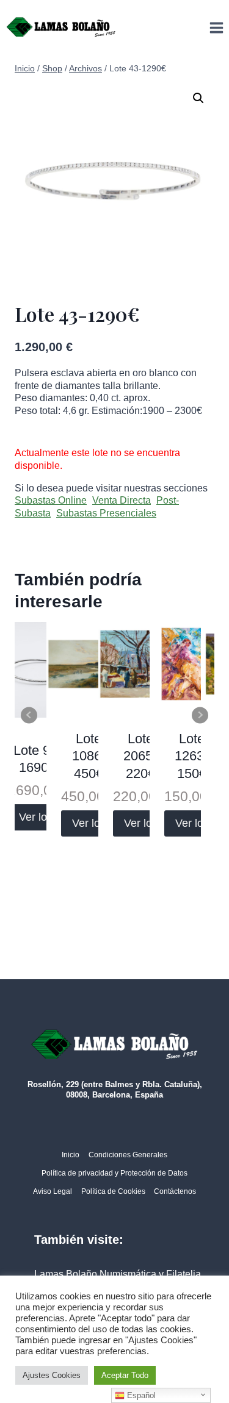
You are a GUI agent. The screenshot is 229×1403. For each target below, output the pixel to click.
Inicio (70, 1155)
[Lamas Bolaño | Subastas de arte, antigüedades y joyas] (61, 27)
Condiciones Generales (128, 1155)
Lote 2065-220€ (140, 756)
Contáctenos (175, 1191)
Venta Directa (121, 500)
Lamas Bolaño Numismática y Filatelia (117, 1274)
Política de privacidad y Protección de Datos (114, 1173)
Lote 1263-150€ (191, 756)
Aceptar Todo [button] (124, 1375)
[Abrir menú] (216, 27)
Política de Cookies (113, 1191)
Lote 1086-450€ (89, 756)
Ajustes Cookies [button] (52, 1375)
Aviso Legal (52, 1191)
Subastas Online (51, 500)
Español (140, 1395)
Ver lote (37, 817)
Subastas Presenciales (106, 513)
